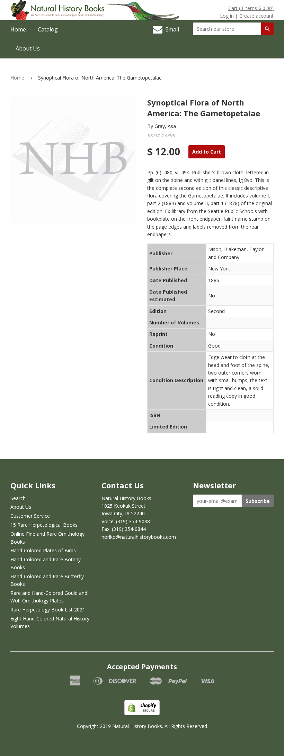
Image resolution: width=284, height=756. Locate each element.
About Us (28, 48)
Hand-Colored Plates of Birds (43, 550)
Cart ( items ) (251, 8)
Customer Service (30, 516)
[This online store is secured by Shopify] (142, 713)
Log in (227, 15)
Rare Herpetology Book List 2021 (47, 609)
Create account (256, 15)
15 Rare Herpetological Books (44, 525)
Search (18, 498)
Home (18, 29)
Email (170, 29)
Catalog (48, 29)
